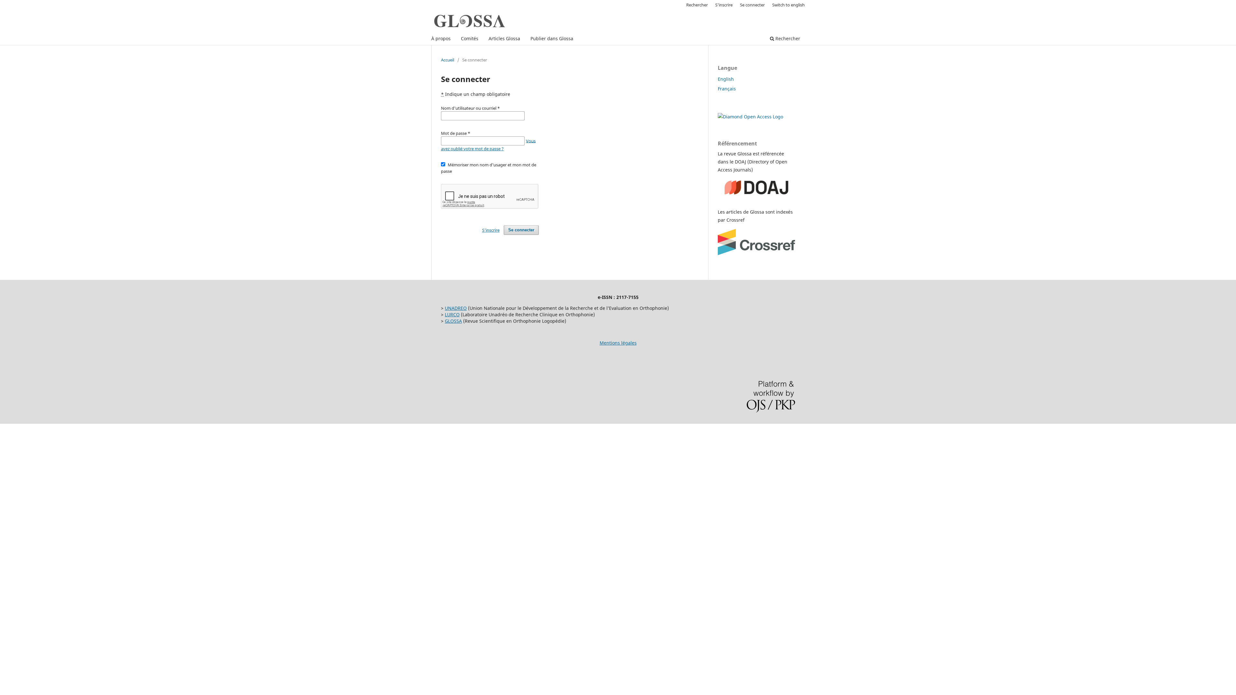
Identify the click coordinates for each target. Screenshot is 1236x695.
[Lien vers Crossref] (756, 253)
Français (727, 89)
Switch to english (788, 5)
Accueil (447, 60)
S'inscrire (724, 5)
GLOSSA (453, 321)
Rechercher (787, 38)
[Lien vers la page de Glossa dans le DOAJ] (756, 199)
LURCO (452, 314)
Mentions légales (618, 343)
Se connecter (752, 5)
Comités (469, 38)
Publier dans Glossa (551, 38)
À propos (441, 38)
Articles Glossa (504, 38)
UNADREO (456, 308)
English (726, 79)
